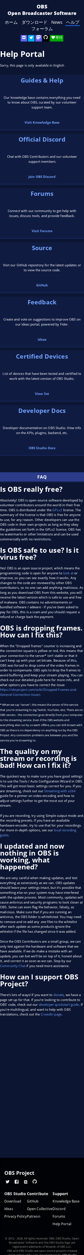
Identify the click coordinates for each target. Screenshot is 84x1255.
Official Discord (42, 139)
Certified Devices (42, 356)
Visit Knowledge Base (42, 122)
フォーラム (42, 29)
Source (42, 248)
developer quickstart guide (59, 1004)
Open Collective (40, 1209)
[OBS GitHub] (34, 1181)
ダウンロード (35, 22)
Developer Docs (42, 410)
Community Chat (12, 966)
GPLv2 (57, 510)
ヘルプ (72, 22)
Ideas (42, 339)
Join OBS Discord (42, 176)
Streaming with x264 (60, 791)
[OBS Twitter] (31, 38)
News (57, 22)
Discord (59, 1209)
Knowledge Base (66, 1201)
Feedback (42, 302)
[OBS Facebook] (16, 1181)
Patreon (33, 1216)
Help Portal (62, 1224)
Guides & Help (42, 80)
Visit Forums (42, 231)
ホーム (11, 22)
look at (68, 573)
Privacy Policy (15, 1216)
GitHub (42, 285)
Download (12, 1201)
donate (58, 995)
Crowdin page (51, 1014)
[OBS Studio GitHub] (46, 38)
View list (42, 393)
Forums (42, 193)
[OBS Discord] (24, 38)
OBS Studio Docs (42, 448)
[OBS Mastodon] (38, 38)
